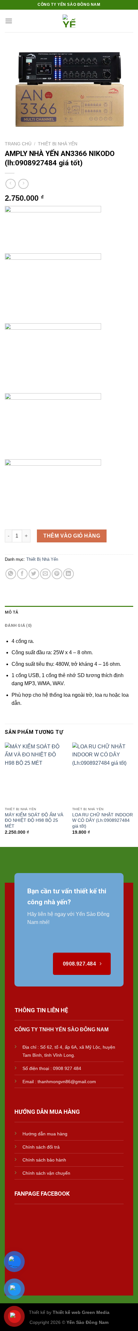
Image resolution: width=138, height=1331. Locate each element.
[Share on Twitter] (34, 573)
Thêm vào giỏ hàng (71, 536)
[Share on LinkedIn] (68, 573)
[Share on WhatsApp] (10, 573)
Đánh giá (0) (18, 625)
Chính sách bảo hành (44, 1159)
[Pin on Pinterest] (57, 573)
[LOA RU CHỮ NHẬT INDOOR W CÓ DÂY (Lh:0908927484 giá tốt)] (102, 773)
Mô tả (11, 612)
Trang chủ (18, 143)
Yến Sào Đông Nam (87, 1322)
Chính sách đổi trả (41, 1147)
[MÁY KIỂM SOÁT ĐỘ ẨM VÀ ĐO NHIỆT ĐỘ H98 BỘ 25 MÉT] (35, 773)
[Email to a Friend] (45, 573)
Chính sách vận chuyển (46, 1173)
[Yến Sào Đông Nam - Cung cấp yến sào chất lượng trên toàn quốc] (69, 21)
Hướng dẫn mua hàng (44, 1133)
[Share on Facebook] (22, 573)
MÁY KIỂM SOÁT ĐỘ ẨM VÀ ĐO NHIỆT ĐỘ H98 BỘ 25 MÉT (34, 820)
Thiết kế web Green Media (81, 1312)
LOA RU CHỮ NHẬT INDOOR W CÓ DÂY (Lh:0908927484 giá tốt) (102, 820)
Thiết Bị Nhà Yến (57, 143)
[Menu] (9, 21)
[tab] (69, 612)
